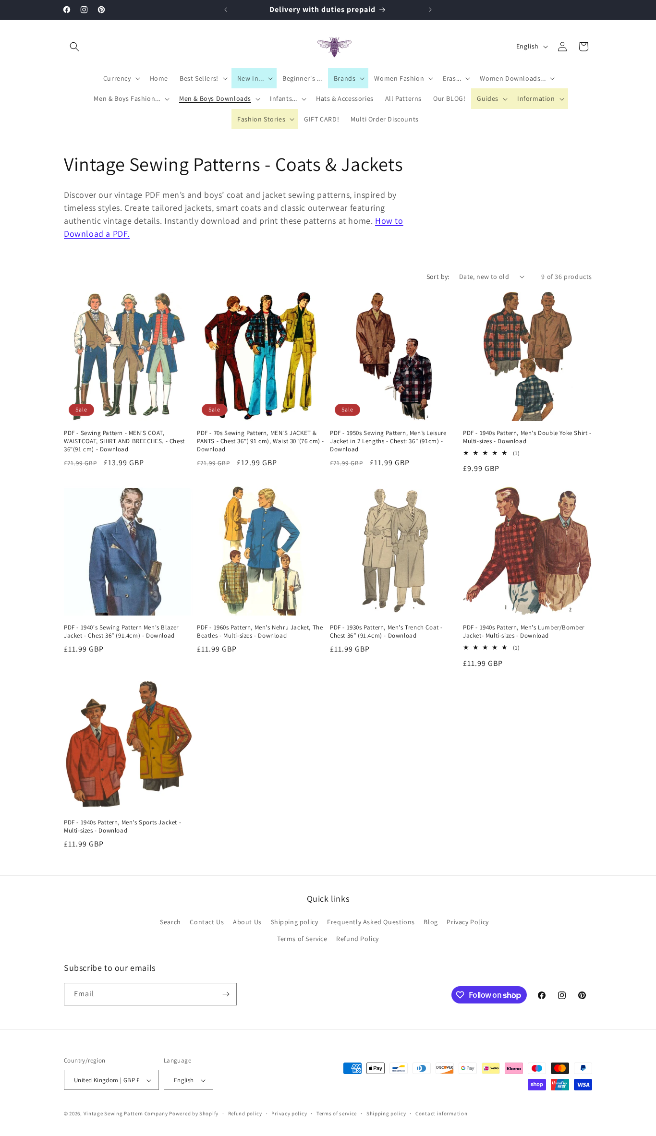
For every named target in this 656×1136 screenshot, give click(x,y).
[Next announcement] (430, 9)
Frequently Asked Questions (371, 922)
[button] (74, 46)
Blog (430, 922)
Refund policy (245, 1113)
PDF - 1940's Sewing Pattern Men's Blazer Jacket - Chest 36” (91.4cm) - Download (121, 632)
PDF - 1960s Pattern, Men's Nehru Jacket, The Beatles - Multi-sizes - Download (260, 632)
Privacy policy (289, 1113)
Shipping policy (294, 922)
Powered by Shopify (194, 1114)
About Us (247, 922)
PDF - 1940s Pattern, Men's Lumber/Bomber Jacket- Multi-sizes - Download (523, 632)
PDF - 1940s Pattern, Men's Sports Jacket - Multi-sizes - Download (122, 826)
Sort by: (437, 276)
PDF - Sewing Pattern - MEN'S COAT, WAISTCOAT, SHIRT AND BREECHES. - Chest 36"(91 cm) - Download (124, 441)
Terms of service (336, 1113)
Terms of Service (302, 939)
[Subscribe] (225, 994)
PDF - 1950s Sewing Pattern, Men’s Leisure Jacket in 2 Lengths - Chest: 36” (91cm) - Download (388, 441)
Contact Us (207, 922)
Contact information (441, 1113)
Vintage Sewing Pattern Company (126, 1114)
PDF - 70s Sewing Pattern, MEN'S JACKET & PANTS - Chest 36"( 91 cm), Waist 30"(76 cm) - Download (260, 441)
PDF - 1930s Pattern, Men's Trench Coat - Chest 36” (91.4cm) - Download (386, 632)
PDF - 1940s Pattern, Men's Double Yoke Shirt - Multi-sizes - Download (527, 437)
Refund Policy (357, 939)
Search (170, 922)
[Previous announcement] (225, 9)
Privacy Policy (467, 922)
